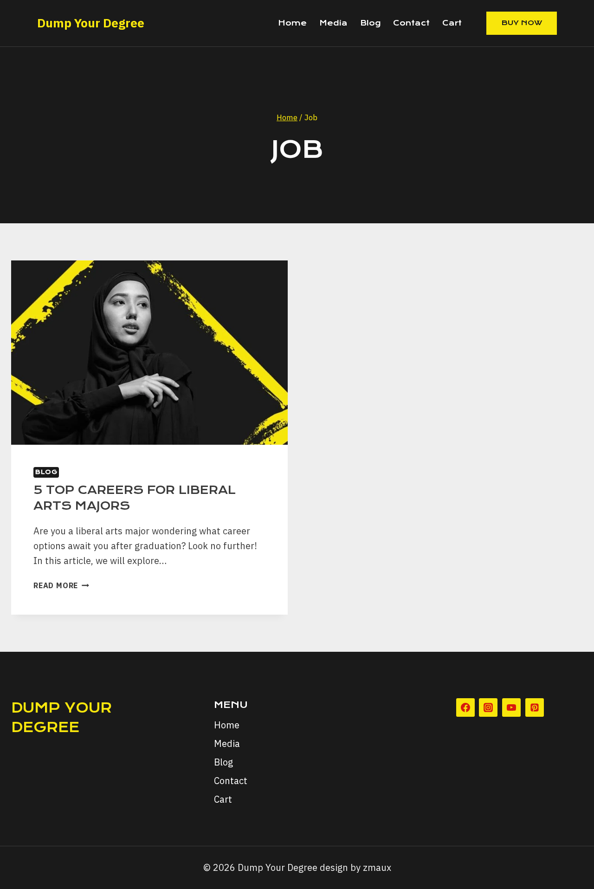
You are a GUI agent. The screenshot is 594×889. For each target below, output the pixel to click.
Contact (411, 23)
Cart (452, 23)
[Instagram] (488, 707)
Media (333, 23)
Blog (370, 23)
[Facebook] (465, 707)
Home (292, 23)
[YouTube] (511, 707)
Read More (61, 585)
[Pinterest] (534, 707)
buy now (521, 23)
